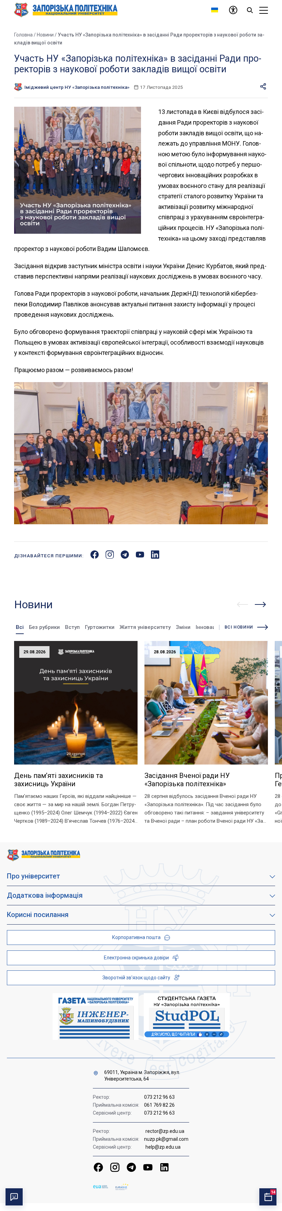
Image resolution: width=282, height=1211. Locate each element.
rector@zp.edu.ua (164, 1131)
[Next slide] (260, 604)
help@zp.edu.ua (163, 1147)
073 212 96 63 (159, 1097)
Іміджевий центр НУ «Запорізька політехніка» (77, 87)
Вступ (72, 627)
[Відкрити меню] (263, 10)
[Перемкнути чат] (14, 1197)
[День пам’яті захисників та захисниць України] (76, 703)
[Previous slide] (242, 604)
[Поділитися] (263, 87)
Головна (23, 35)
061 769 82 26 (159, 1105)
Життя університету (145, 627)
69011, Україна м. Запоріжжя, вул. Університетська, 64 (142, 1076)
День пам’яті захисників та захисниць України (58, 779)
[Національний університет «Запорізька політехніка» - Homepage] (43, 854)
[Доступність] (233, 10)
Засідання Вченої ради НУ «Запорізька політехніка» (187, 779)
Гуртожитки (100, 627)
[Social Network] (98, 1167)
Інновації (207, 627)
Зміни (183, 627)
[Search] (250, 10)
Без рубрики (44, 627)
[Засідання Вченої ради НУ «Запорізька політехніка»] (206, 703)
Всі (20, 627)
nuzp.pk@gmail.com (166, 1139)
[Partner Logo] (100, 1186)
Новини (45, 35)
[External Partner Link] (96, 1016)
